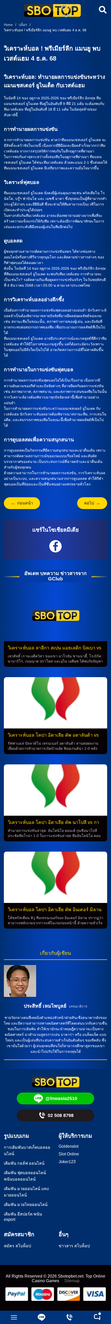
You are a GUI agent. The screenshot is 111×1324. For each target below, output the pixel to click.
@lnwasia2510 (61, 1098)
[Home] (52, 11)
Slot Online (69, 1154)
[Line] (42, 1317)
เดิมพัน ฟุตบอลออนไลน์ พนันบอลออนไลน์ (25, 1176)
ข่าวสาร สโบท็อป (74, 1246)
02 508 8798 (61, 1115)
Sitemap (72, 1281)
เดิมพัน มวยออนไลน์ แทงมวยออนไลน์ (26, 1191)
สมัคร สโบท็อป (17, 1246)
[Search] (102, 10)
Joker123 (67, 1162)
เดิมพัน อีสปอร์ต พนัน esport (23, 1217)
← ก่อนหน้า (22, 503)
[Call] (69, 1317)
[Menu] (14, 1317)
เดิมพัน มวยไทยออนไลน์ (25, 1204)
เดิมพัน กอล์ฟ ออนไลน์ (24, 1163)
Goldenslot (68, 1146)
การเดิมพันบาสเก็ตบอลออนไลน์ (27, 1150)
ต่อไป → (92, 503)
